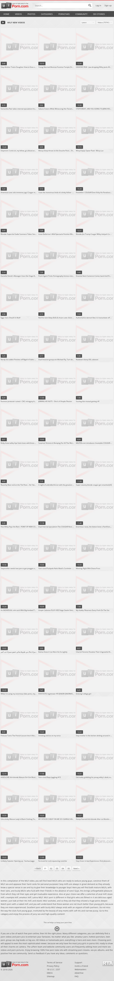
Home (6, 14)
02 (51, 868)
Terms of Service (54, 962)
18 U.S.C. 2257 (53, 969)
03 (57, 868)
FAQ (76, 976)
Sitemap (50, 976)
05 (69, 868)
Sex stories (99, 14)
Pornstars (64, 14)
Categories (47, 14)
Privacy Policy (53, 966)
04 (63, 868)
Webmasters (80, 969)
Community (81, 14)
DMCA (50, 973)
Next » (76, 868)
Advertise (79, 973)
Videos (18, 14)
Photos (31, 14)
